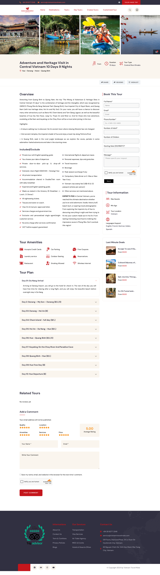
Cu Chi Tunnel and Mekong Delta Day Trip (127, 291)
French (115, 226)
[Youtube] (53, 567)
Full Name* (108, 101)
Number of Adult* (111, 128)
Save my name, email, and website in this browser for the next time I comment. (51, 475)
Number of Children (111, 137)
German (121, 226)
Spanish (109, 229)
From (120, 252)
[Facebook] (119, 2)
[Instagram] (47, 567)
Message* (108, 155)
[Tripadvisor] (41, 567)
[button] (131, 2)
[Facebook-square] (34, 567)
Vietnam (114, 214)
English (109, 226)
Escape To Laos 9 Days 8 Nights (127, 249)
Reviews (119, 82)
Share (105, 82)
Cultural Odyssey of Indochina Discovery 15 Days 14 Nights (126, 262)
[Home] (27, 10)
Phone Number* (110, 119)
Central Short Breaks (132, 65)
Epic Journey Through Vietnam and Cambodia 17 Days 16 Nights (127, 277)
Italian (127, 226)
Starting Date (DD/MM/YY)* (114, 146)
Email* (106, 110)
